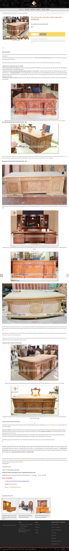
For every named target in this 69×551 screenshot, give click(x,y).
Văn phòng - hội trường (38, 38)
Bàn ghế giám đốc (44, 38)
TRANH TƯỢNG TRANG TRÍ (56, 541)
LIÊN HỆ (47, 9)
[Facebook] (55, 549)
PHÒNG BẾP (53, 538)
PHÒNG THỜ (53, 535)
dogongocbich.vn (23, 531)
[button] (28, 26)
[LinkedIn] (60, 549)
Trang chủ (21, 9)
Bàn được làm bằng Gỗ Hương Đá (55, 120)
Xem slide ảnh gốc (15, 40)
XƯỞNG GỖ (38, 9)
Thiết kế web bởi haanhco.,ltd (30, 549)
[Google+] (58, 549)
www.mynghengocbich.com (15, 487)
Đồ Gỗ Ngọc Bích (13, 484)
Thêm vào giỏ (43, 34)
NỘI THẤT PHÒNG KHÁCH (56, 530)
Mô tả (3, 47)
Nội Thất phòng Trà (54, 543)
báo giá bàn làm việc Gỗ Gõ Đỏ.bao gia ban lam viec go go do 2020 (43, 41)
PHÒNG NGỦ (53, 532)
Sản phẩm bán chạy (55, 524)
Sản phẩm (32, 9)
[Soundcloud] (62, 549)
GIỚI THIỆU (27, 9)
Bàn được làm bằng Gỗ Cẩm (52, 424)
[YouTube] (64, 549)
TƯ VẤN (43, 9)
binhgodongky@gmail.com (25, 530)
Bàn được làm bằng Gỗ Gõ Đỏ (55, 383)
